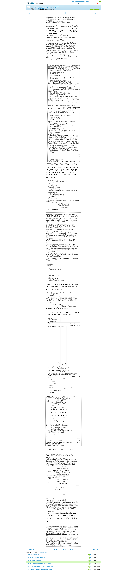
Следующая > (96, 549)
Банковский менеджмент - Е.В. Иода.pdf (34, 560)
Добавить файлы (82, 3)
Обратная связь (77, 1)
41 (88, 554)
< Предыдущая (31, 549)
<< (27, 549)
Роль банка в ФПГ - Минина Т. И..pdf (34, 564)
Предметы (67, 3)
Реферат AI (89, 3)
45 (88, 567)
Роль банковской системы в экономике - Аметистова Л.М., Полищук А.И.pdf (40, 569)
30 (88, 564)
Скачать (94, 9)
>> (100, 549)
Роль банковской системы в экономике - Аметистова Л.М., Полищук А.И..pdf (40, 567)
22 (88, 563)
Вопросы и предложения (84, 1)
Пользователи (74, 3)
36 (88, 555)
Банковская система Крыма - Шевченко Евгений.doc (36, 557)
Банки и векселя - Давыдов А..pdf (33, 554)
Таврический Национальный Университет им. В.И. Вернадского (46, 7)
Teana (35, 6)
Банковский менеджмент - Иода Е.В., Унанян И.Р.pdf (36, 561)
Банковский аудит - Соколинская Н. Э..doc (35, 558)
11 (72, 549)
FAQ (73, 1)
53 (88, 561)
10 (70, 549)
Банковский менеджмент (39, 8)
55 (88, 560)
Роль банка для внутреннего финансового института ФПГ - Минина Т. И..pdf (40, 566)
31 (88, 569)
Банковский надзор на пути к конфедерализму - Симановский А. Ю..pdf (39, 563)
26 (88, 557)
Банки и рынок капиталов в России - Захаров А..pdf (36, 555)
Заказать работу (96, 3)
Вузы (63, 3)
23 (88, 566)
